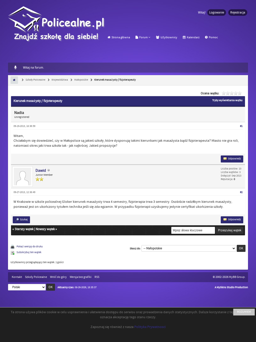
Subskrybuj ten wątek (28, 252)
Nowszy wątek (45, 229)
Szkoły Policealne (35, 80)
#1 (241, 126)
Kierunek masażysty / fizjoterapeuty (115, 80)
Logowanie (216, 13)
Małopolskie (81, 80)
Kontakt (17, 277)
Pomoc (213, 37)
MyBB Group (237, 277)
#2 (241, 192)
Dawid (41, 170)
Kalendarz (193, 37)
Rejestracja (237, 13)
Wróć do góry (58, 277)
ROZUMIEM (244, 312)
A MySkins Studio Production (231, 287)
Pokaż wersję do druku (29, 246)
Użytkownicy (168, 37)
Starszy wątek (24, 229)
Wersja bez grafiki (81, 277)
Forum (143, 37)
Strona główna (120, 37)
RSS (96, 277)
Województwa (59, 80)
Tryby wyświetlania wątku (227, 100)
